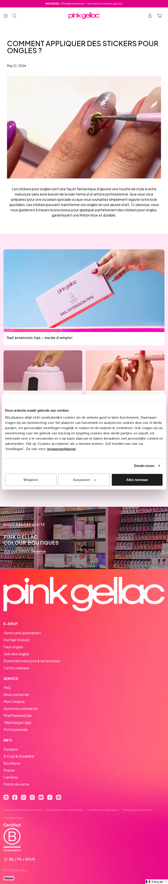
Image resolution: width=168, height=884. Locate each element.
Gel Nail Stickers (17, 640)
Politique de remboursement (23, 810)
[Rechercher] (14, 15)
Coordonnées (13, 817)
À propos (11, 749)
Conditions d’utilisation (102, 810)
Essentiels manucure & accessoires (32, 661)
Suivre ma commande (21, 708)
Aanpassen (81, 479)
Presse (9, 770)
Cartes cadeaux (16, 668)
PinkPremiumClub (18, 715)
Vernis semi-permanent (22, 633)
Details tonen (144, 466)
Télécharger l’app (18, 722)
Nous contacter (16, 694)
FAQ (7, 687)
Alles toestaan (137, 479)
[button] (156, 881)
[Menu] (6, 15)
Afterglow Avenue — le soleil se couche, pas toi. (84, 3)
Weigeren (30, 479)
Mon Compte (14, 701)
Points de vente (16, 784)
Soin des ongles (16, 654)
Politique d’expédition (137, 810)
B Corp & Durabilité (19, 756)
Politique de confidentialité (64, 810)
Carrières (11, 777)
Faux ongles (13, 647)
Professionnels (16, 729)
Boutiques (12, 763)
